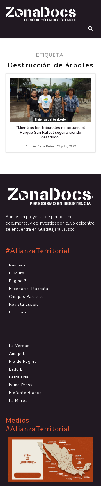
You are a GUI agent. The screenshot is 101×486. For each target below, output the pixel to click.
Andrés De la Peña (40, 146)
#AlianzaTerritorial (38, 251)
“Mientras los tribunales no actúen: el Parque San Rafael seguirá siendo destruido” (50, 132)
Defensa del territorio (50, 119)
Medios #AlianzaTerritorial (38, 424)
